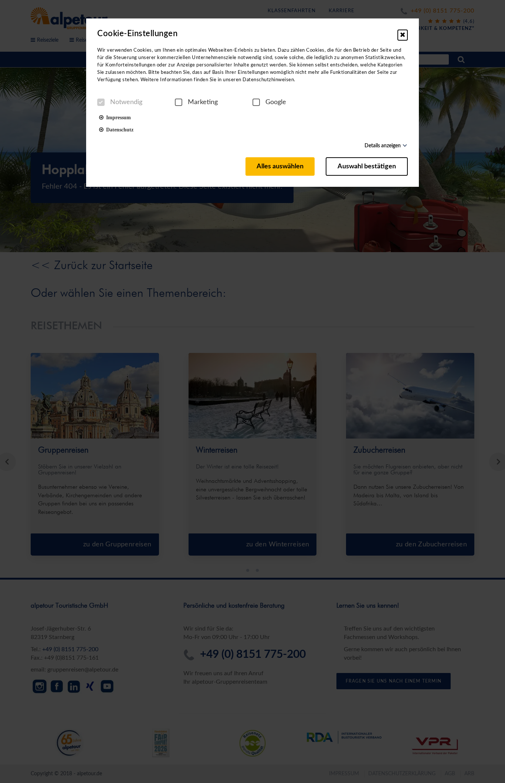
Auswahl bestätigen (367, 166)
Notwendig (126, 102)
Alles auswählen (280, 166)
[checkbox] (101, 102)
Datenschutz (118, 129)
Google (275, 102)
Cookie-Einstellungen (137, 34)
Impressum (117, 117)
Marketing (203, 102)
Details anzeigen (383, 145)
